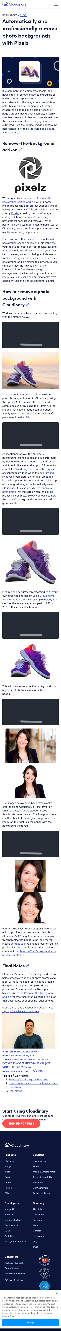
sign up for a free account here (20, 1011)
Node (5, 1067)
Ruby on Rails (25, 1067)
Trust (35, 1246)
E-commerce (39, 1160)
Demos (8, 1182)
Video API (9, 1214)
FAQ (7, 1193)
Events (36, 1225)
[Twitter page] (6, 1280)
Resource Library (41, 1193)
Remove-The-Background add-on (28, 1079)
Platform (9, 1160)
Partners (37, 1219)
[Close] (56, 1293)
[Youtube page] (22, 1280)
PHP (13, 1067)
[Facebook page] (14, 1280)
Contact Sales (12, 1268)
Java (47, 1063)
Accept (30, 1322)
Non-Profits (39, 1182)
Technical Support (14, 1262)
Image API (10, 1209)
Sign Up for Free (21, 1123)
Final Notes (13, 965)
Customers (38, 1214)
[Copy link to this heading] (20, 150)
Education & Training (15, 1273)
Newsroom (38, 1235)
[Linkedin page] (11, 1280)
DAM (7, 1176)
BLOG (23, 15)
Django (43, 1059)
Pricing (8, 1187)
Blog (35, 1241)
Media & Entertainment (44, 1171)
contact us (17, 943)
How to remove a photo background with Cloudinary (26, 297)
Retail (36, 1166)
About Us (37, 1209)
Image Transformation (28, 1063)
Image (8, 1166)
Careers (37, 1230)
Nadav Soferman (28, 1051)
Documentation (12, 1225)
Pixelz (14, 213)
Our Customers (40, 1187)
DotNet (7, 1063)
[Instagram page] (18, 1280)
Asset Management (24, 1059)
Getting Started (13, 1219)
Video (7, 1171)
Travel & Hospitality (42, 1176)
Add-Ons (9, 1235)
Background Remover (16, 1241)
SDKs (7, 1230)
